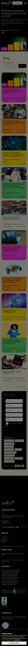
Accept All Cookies (14, 643)
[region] (14, 637)
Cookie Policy (17, 640)
